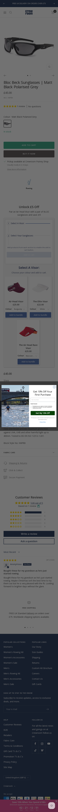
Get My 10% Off (43, 413)
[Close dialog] (54, 386)
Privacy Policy (43, 422)
